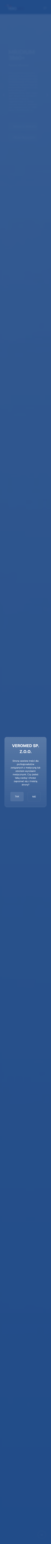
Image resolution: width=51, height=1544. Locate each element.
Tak (17, 796)
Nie (34, 796)
